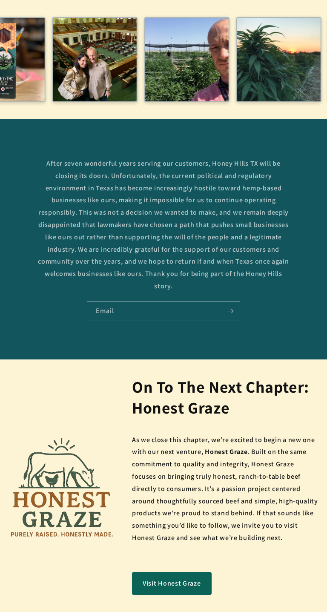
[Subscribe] (230, 311)
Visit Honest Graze (172, 583)
